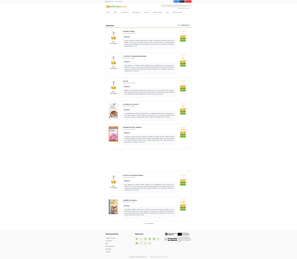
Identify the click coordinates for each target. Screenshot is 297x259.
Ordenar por (185, 25)
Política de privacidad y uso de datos (159, 257)
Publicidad (108, 249)
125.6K (189, 1)
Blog (167, 12)
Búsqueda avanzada (185, 8)
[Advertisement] (148, 19)
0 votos (183, 38)
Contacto (108, 251)
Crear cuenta (118, 1)
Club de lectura (157, 12)
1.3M (177, 1)
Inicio (108, 12)
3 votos (183, 134)
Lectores (146, 12)
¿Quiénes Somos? (110, 238)
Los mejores (125, 12)
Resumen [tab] (127, 37)
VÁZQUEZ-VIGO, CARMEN (129, 58)
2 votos (183, 63)
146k (183, 1)
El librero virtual (177, 12)
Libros (115, 12)
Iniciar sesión (110, 1)
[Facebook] (136, 239)
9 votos (183, 207)
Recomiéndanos (110, 246)
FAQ (107, 243)
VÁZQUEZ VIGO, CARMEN (129, 33)
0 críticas (183, 40)
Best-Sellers (136, 12)
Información (109, 241)
